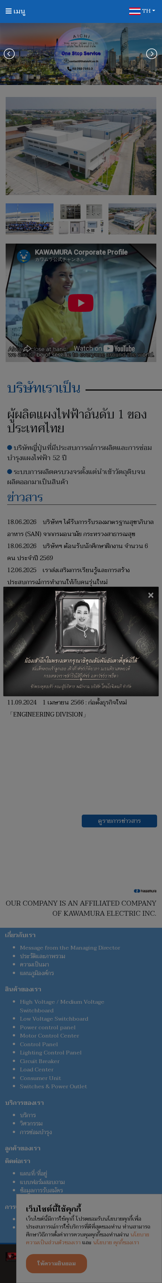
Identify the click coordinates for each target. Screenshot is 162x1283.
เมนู (18, 11)
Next (152, 54)
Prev (10, 54)
